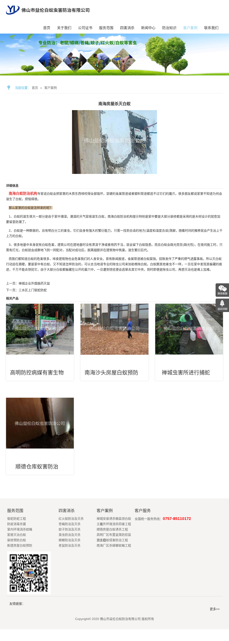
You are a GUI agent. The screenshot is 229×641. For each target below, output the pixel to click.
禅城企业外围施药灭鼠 (34, 283)
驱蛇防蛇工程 (16, 518)
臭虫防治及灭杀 (70, 534)
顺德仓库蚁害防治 (36, 467)
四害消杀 (127, 28)
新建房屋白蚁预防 (19, 545)
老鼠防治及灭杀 (70, 545)
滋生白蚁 (98, 216)
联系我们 (211, 28)
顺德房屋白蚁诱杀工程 (112, 529)
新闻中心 (148, 28)
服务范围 (106, 28)
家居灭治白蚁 (16, 534)
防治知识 (169, 28)
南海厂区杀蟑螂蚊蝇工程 (114, 545)
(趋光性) (188, 244)
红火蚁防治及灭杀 (71, 518)
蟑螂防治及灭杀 (70, 540)
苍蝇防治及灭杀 (70, 524)
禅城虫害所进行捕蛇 (186, 373)
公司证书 (85, 28)
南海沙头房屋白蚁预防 (111, 373)
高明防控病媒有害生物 (37, 373)
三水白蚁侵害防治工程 (112, 540)
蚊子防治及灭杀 (70, 529)
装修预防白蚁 (16, 540)
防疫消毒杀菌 (16, 524)
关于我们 (64, 28)
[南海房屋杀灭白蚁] (114, 171)
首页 (46, 28)
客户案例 (190, 28)
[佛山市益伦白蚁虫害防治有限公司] (47, 16)
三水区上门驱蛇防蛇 (33, 290)
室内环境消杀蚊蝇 (19, 529)
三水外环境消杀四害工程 (114, 524)
